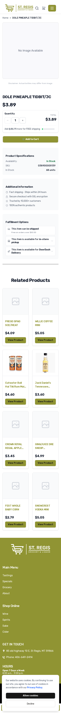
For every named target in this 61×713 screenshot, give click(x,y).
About (6, 593)
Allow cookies (30, 695)
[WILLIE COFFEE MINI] (45, 301)
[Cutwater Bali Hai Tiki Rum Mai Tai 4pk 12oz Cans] (15, 363)
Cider (6, 631)
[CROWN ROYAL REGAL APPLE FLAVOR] (15, 424)
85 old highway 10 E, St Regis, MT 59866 (29, 650)
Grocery (7, 587)
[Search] (36, 8)
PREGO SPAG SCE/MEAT (12, 323)
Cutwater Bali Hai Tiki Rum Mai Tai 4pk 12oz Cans (14, 385)
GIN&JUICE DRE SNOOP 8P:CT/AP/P (44, 446)
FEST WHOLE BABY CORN (12, 507)
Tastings (8, 575)
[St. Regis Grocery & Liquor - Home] (19, 8)
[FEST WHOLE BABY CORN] (15, 486)
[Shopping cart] (44, 8)
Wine (5, 613)
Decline (30, 703)
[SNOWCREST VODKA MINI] (45, 486)
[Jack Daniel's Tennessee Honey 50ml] (45, 363)
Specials (7, 581)
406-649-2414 (24, 657)
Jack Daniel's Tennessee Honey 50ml (43, 385)
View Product (15, 340)
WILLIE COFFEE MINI (44, 323)
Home (5, 18)
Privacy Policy (34, 687)
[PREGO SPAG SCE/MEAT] (15, 301)
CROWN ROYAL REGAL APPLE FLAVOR (13, 446)
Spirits (6, 619)
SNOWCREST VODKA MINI (42, 507)
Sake (5, 625)
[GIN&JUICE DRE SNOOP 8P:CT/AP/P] (45, 424)
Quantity (10, 113)
